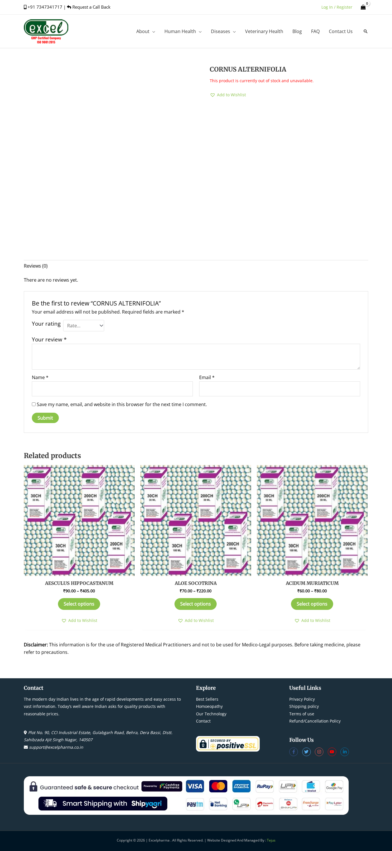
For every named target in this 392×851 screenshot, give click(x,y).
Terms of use (301, 713)
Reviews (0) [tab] (36, 266)
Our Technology (211, 713)
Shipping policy (304, 706)
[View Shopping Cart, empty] (363, 7)
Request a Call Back (90, 7)
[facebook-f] (295, 752)
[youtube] (334, 752)
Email (207, 377)
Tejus (271, 840)
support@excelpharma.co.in (56, 747)
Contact (203, 721)
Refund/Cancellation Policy (315, 721)
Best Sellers (207, 699)
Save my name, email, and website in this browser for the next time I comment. (122, 404)
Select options (79, 604)
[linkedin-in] (345, 752)
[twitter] (308, 752)
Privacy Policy (302, 699)
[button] (152, 31)
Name (40, 377)
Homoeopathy (209, 706)
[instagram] (321, 752)
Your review (49, 339)
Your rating (46, 323)
